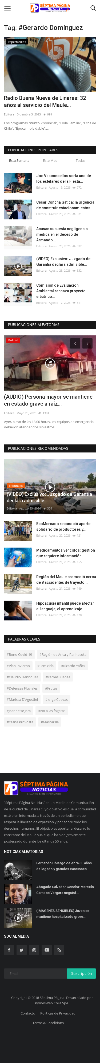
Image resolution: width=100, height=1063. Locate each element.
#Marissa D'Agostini (22, 699)
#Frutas (51, 688)
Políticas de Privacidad (57, 1013)
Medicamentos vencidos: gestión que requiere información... (65, 553)
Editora (9, 114)
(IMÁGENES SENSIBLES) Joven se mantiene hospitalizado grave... (62, 914)
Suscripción (81, 973)
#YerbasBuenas (58, 677)
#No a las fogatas (51, 710)
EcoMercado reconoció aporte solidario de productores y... (63, 527)
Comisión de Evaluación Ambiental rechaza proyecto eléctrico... (61, 291)
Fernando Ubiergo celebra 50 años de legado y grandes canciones (64, 866)
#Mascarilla (50, 722)
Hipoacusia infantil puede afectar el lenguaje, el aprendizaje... (65, 606)
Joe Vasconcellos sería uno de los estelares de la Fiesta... (63, 179)
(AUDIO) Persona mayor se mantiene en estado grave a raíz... (48, 400)
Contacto (28, 1013)
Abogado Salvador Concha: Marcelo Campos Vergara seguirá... (65, 890)
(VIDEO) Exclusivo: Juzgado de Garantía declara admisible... (63, 262)
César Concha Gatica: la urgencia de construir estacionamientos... (65, 205)
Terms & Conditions (48, 1022)
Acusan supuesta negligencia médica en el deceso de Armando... (62, 234)
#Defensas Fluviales (22, 688)
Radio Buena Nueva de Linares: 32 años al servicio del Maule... (45, 101)
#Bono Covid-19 (19, 654)
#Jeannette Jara (19, 710)
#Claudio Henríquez (22, 677)
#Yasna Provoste (20, 722)
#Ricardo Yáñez (73, 665)
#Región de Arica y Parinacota (62, 654)
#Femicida (45, 665)
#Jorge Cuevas (56, 699)
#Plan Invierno (18, 665)
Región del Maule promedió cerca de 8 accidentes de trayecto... (66, 580)
